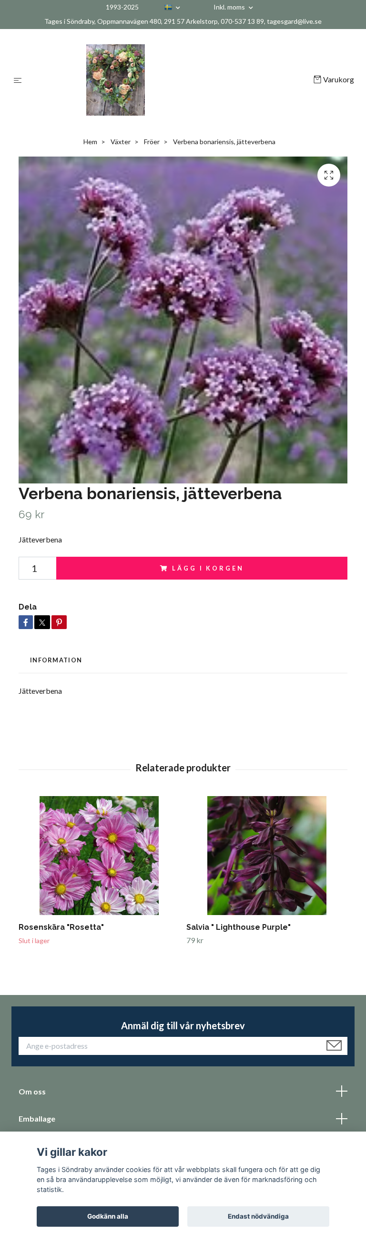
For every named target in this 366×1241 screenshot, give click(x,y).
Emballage (37, 1118)
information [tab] (56, 660)
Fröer (152, 142)
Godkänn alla (107, 1216)
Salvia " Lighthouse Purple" (238, 927)
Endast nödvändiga (258, 1216)
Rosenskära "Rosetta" (61, 927)
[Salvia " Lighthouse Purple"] (266, 855)
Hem (90, 142)
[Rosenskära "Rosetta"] (99, 855)
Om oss (32, 1091)
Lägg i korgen (208, 568)
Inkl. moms (230, 7)
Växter (121, 142)
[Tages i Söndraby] (169, 80)
